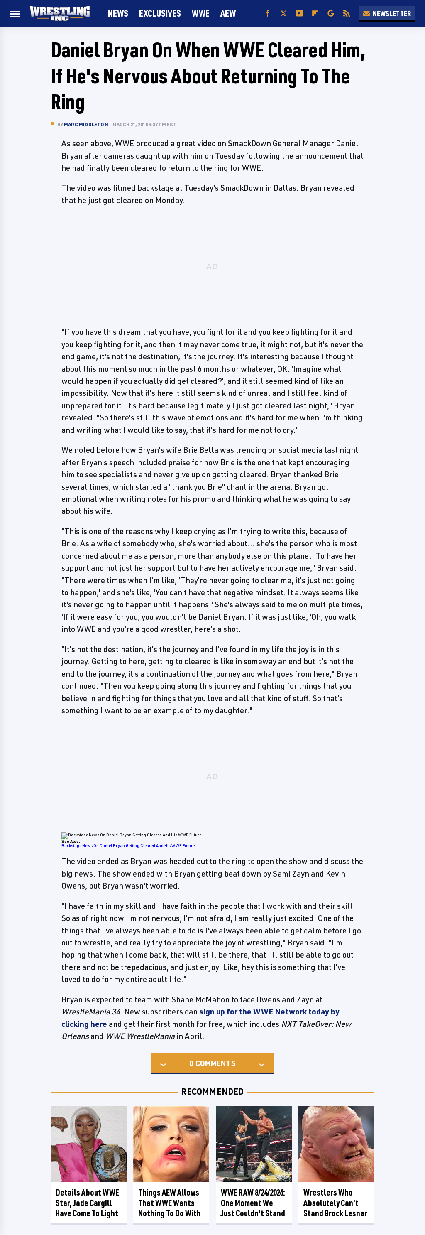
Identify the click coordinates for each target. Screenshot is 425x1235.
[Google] (331, 13)
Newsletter (392, 13)
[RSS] (346, 13)
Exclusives (160, 13)
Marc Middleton (86, 124)
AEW (228, 13)
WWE (201, 13)
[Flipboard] (315, 13)
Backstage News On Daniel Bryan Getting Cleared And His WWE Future (128, 845)
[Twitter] (283, 13)
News (118, 13)
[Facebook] (267, 13)
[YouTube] (299, 13)
